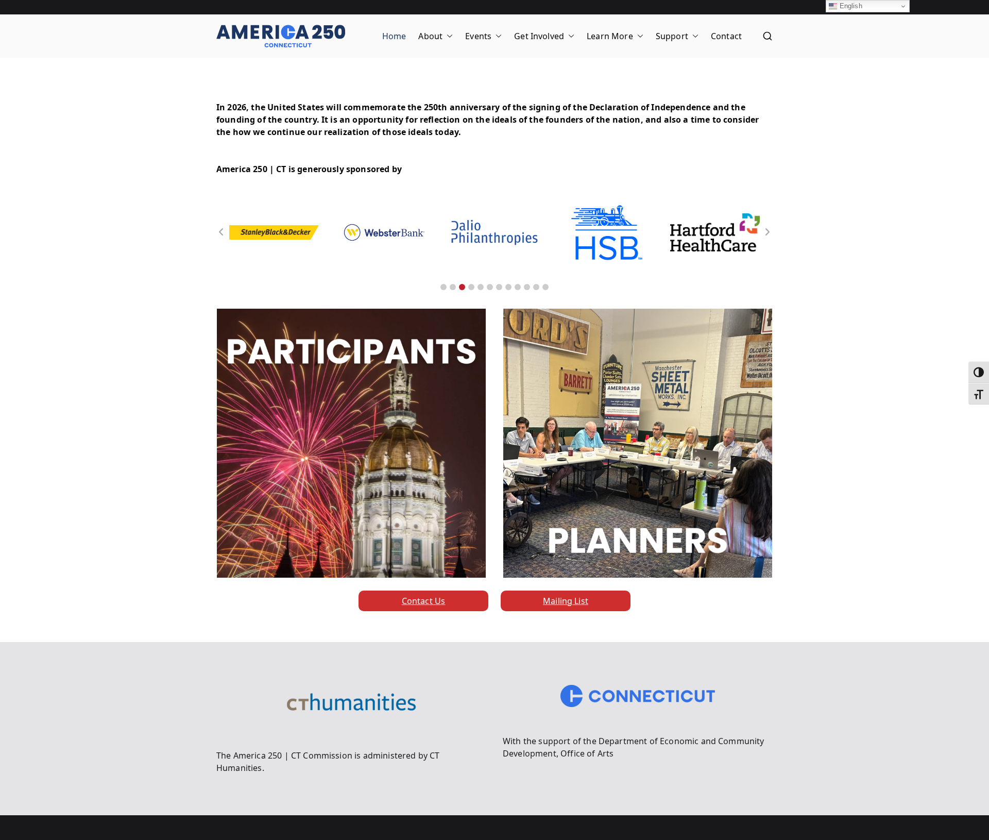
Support (672, 36)
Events (478, 36)
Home (394, 36)
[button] (447, 36)
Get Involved (539, 36)
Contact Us (424, 601)
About (430, 36)
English (849, 6)
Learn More (610, 36)
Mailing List (565, 601)
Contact (726, 36)
